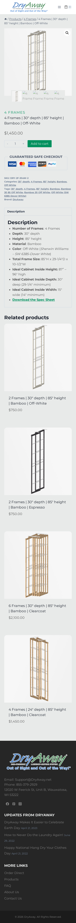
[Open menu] (59, 7)
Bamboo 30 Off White (37, 192)
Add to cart (39, 144)
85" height (49, 181)
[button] (67, 33)
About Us (11, 892)
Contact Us (13, 898)
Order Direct (14, 873)
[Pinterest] (14, 804)
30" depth (24, 181)
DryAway (18, 199)
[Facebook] (7, 804)
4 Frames (14, 112)
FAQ (7, 886)
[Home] (5, 19)
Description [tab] (16, 211)
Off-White (10, 185)
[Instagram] (20, 804)
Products (11, 879)
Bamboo (62, 181)
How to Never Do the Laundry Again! (33, 835)
